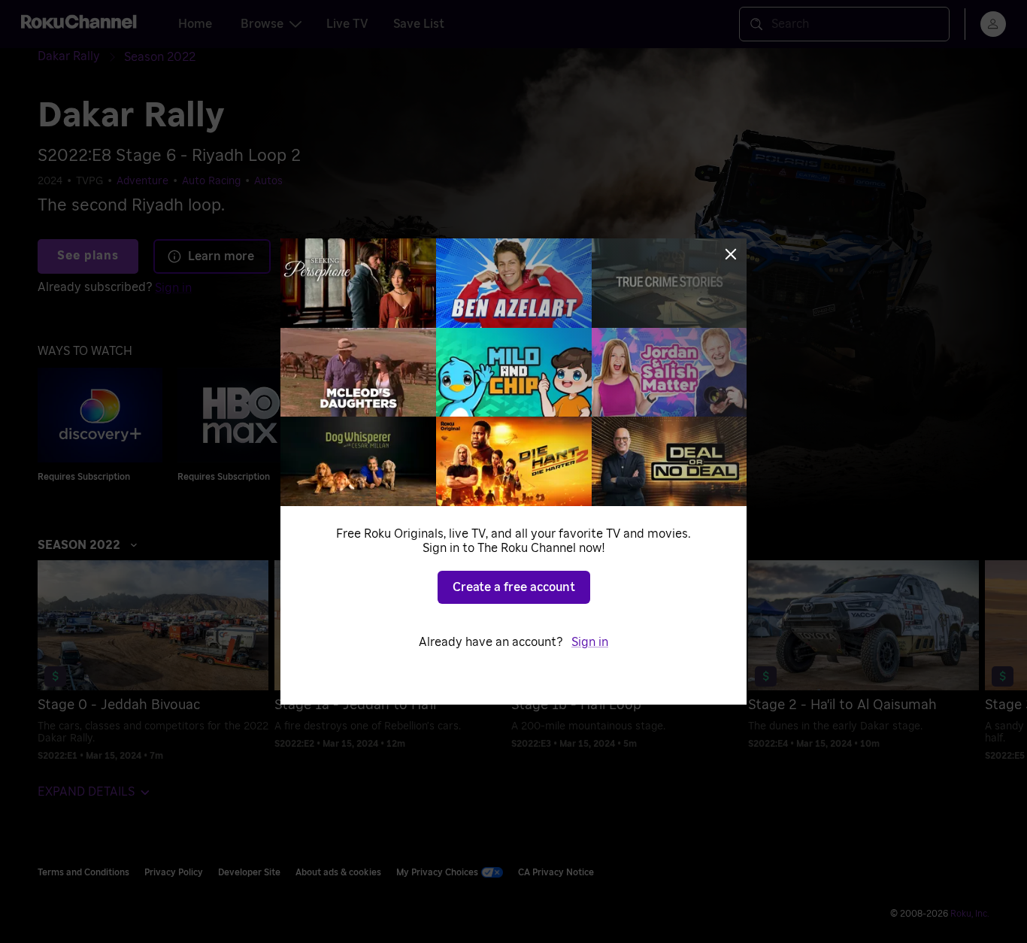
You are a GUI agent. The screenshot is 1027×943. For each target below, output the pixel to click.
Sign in (589, 642)
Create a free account (514, 587)
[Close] (731, 254)
